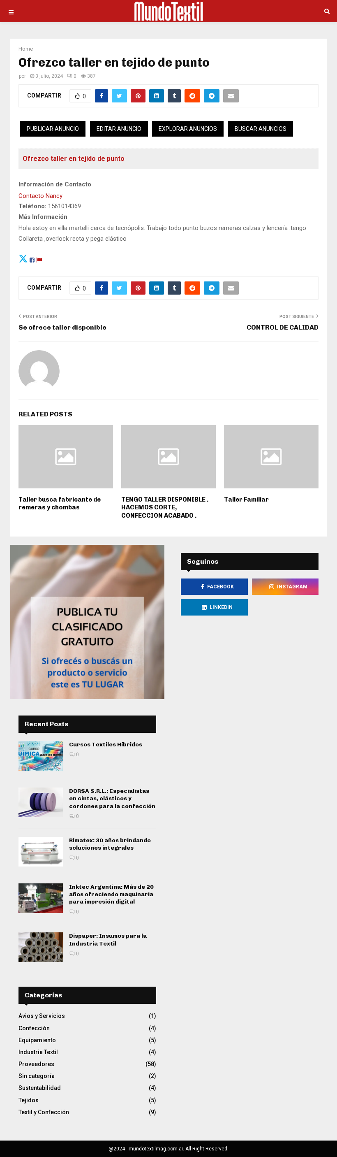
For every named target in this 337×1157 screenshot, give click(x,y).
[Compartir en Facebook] (32, 258)
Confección (34, 1028)
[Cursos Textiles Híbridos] (40, 756)
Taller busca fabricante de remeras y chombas (59, 503)
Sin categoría (36, 1076)
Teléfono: (32, 206)
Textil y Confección (43, 1112)
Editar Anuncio (119, 128)
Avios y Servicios (41, 1016)
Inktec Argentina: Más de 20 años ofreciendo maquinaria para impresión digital (111, 894)
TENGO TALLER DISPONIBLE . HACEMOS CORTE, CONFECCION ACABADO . (164, 507)
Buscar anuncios (260, 128)
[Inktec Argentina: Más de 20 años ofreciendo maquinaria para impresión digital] (40, 898)
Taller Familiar (246, 499)
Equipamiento (37, 1040)
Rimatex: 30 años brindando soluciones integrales (110, 844)
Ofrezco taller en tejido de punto (74, 159)
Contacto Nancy (40, 196)
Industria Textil (38, 1052)
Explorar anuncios (188, 128)
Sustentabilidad (39, 1088)
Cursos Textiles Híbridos (105, 744)
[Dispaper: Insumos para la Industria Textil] (40, 947)
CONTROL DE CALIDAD (283, 327)
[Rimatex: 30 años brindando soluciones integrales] (40, 852)
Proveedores (36, 1064)
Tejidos (28, 1100)
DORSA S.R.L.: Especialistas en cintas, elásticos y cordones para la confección (112, 798)
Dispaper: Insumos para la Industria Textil (108, 939)
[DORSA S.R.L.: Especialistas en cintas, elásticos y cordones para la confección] (40, 802)
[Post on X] (23, 258)
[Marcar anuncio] (39, 258)
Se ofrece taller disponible (62, 327)
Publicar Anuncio (53, 128)
